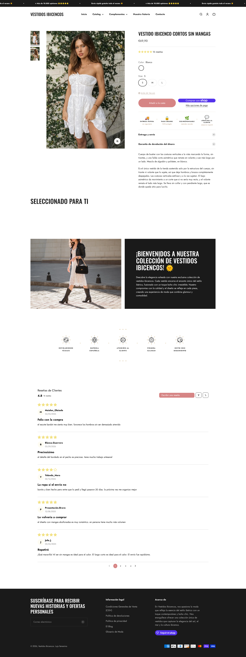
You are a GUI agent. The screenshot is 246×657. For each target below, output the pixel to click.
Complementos (117, 14)
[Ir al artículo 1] (35, 38)
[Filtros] (199, 395)
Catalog (97, 14)
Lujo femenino (61, 646)
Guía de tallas (148, 93)
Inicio (84, 14)
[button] (145, 51)
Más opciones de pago (197, 105)
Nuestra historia (141, 14)
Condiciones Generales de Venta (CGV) (121, 608)
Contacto (160, 14)
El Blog (109, 626)
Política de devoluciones (117, 615)
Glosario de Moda (114, 631)
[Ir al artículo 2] (35, 54)
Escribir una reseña (171, 395)
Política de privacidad (116, 621)
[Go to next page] (136, 566)
